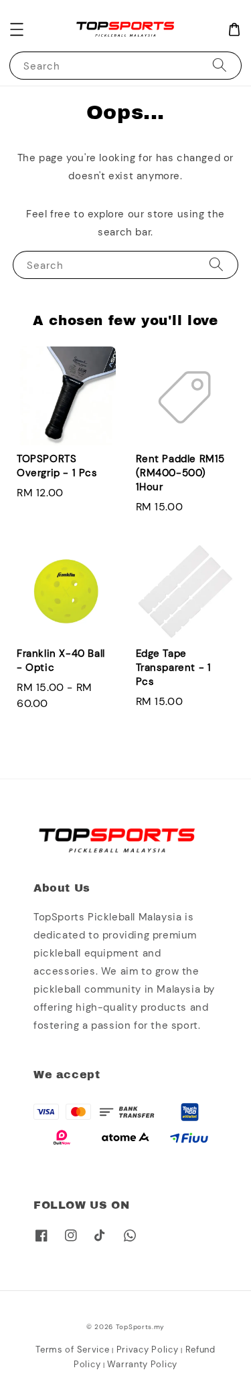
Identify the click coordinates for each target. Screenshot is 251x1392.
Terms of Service (72, 1349)
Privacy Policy (147, 1349)
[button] (16, 29)
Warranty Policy (142, 1364)
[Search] (219, 65)
